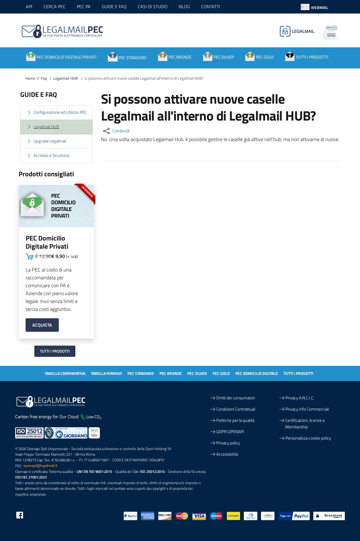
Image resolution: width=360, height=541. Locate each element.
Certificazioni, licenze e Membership (305, 423)
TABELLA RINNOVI (106, 373)
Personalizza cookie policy (308, 438)
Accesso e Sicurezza (51, 155)
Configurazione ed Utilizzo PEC (60, 112)
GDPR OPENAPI (230, 431)
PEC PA (84, 6)
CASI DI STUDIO (153, 6)
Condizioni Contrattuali (235, 409)
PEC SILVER (197, 373)
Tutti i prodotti (55, 351)
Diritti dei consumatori (235, 398)
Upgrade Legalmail (49, 141)
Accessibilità (227, 454)
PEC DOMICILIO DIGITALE (256, 373)
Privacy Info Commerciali (307, 409)
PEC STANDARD (140, 373)
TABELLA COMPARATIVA (65, 373)
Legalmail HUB (67, 78)
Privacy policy (228, 443)
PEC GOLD (221, 373)
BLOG (184, 6)
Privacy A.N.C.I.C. (299, 398)
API (29, 6)
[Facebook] (19, 514)
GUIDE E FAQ (114, 6)
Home (30, 78)
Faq (46, 78)
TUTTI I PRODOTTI (298, 373)
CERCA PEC (55, 6)
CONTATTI (210, 6)
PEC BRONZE (170, 373)
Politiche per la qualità (235, 420)
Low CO (93, 416)
